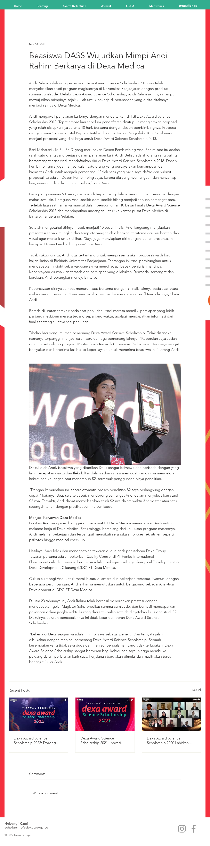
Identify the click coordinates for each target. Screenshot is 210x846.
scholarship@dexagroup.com (28, 827)
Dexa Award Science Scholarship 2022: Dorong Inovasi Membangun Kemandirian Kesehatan (35, 740)
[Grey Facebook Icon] (193, 829)
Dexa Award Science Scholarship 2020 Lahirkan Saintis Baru (168, 740)
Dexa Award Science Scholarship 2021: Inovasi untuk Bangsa (100, 740)
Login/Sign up (188, 5)
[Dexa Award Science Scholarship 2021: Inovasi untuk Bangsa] (105, 714)
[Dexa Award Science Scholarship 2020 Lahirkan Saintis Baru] (171, 714)
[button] (161, 5)
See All (196, 690)
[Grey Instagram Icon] (182, 829)
